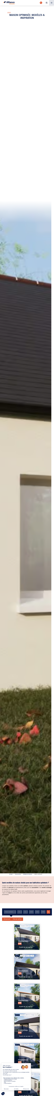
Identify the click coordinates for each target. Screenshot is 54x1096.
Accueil (10, 874)
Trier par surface (17, 919)
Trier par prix (7, 919)
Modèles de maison (27, 874)
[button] (46, 2)
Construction (18, 874)
